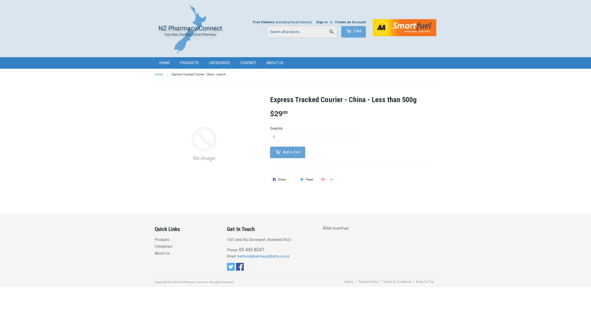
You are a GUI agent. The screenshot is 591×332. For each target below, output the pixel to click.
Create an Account (350, 22)
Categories (219, 63)
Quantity (276, 128)
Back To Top (425, 282)
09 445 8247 (251, 249)
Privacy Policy (368, 282)
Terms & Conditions (397, 282)
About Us (274, 63)
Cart (357, 30)
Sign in (322, 22)
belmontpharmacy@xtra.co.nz (263, 256)
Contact (248, 63)
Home (164, 63)
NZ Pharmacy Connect (193, 282)
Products (189, 63)
